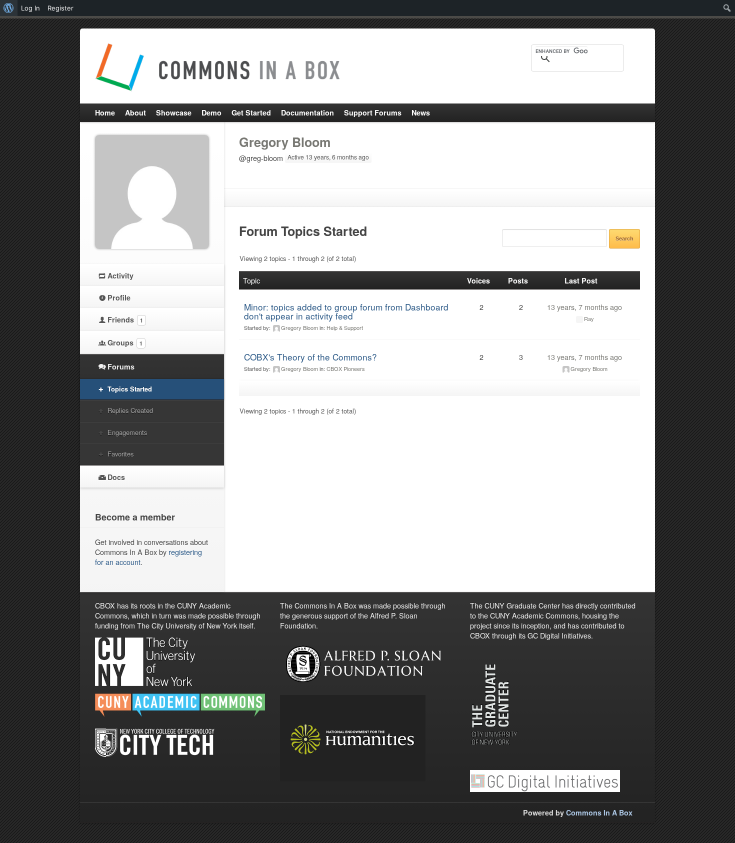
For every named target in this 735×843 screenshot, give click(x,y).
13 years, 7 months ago (584, 307)
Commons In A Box (599, 813)
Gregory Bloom (284, 142)
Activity (121, 275)
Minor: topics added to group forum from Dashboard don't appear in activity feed (346, 311)
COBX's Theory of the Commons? (310, 356)
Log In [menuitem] (30, 8)
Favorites (121, 453)
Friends (125, 319)
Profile (119, 297)
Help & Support (344, 328)
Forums (121, 367)
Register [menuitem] (61, 8)
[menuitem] (9, 8)
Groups (125, 343)
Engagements (127, 432)
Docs (116, 477)
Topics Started (130, 389)
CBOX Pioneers (345, 368)
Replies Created (130, 410)
